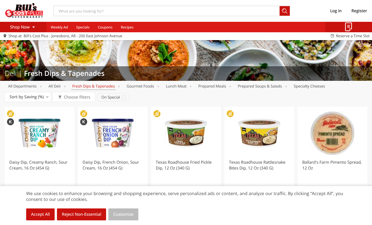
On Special (110, 97)
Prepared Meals (212, 86)
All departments (22, 86)
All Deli (54, 86)
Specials (83, 27)
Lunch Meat (176, 86)
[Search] (285, 11)
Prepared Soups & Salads (260, 86)
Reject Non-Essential (81, 214)
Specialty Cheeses (309, 86)
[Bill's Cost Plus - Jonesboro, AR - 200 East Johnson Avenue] (24, 11)
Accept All (40, 214)
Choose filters (77, 97)
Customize (123, 214)
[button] (39, 158)
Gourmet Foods (140, 86)
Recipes (127, 27)
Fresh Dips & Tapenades (93, 86)
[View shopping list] (348, 27)
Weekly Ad (59, 27)
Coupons (105, 27)
